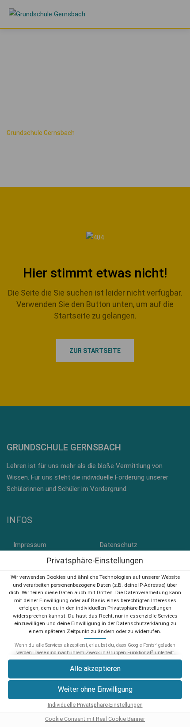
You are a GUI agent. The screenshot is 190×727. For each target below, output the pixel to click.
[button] (95, 669)
